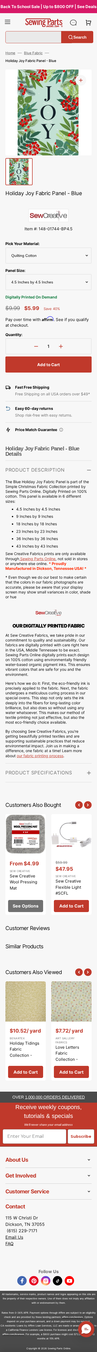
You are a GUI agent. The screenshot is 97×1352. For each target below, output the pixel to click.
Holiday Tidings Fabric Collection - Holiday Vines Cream (24, 1055)
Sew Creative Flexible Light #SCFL (68, 887)
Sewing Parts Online (38, 558)
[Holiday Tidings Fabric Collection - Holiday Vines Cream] (25, 1031)
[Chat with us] (73, 22)
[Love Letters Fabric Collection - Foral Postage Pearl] (71, 1031)
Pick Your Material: (22, 243)
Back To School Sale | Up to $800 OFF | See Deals (48, 6)
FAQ (9, 1243)
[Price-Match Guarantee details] (61, 429)
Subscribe (81, 1136)
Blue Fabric (33, 53)
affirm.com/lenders (72, 1316)
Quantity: (13, 334)
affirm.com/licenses (13, 1334)
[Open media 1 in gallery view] (80, 80)
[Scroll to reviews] (48, 203)
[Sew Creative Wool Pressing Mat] (25, 864)
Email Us (14, 1237)
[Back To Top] (89, 1344)
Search (79, 37)
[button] (7, 22)
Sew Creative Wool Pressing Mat (23, 882)
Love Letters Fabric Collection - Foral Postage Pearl (69, 1059)
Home (10, 53)
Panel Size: (15, 270)
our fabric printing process (40, 755)
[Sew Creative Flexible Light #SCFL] (71, 864)
